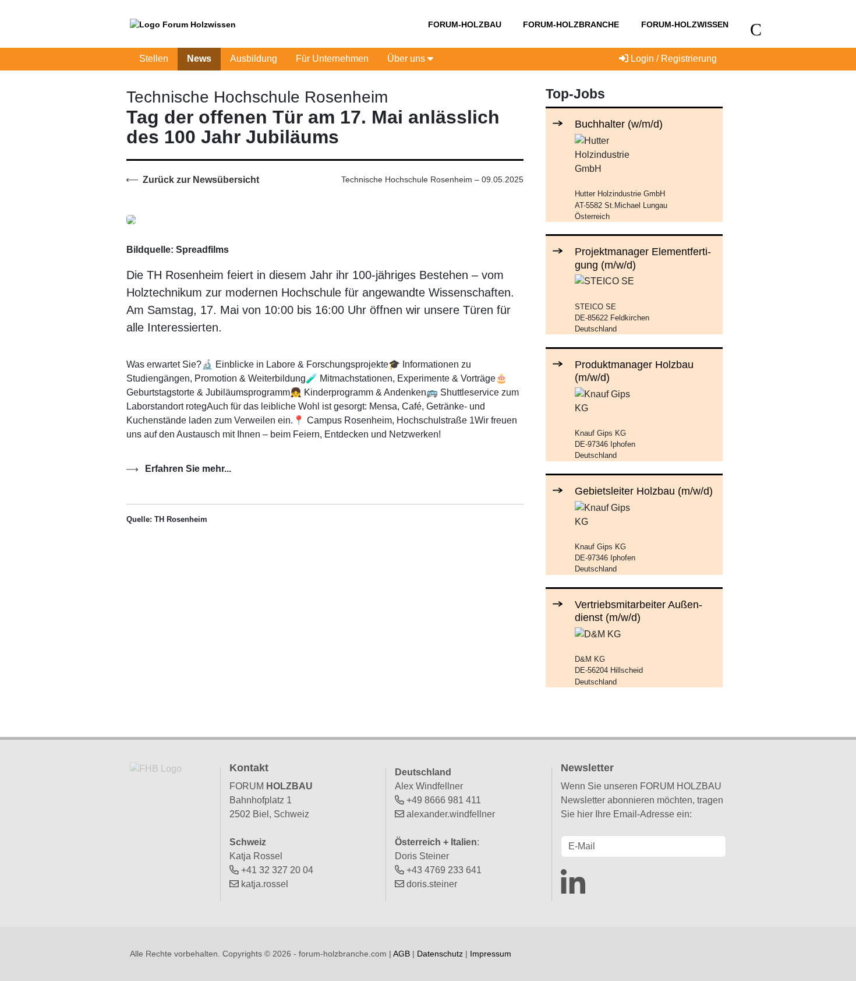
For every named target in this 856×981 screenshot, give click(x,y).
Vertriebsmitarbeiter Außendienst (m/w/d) (638, 610)
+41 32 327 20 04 (277, 870)
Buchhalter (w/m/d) (619, 124)
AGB (401, 953)
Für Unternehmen (332, 58)
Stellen (153, 58)
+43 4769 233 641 (444, 870)
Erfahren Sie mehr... (187, 469)
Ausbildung (253, 58)
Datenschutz (440, 953)
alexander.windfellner (450, 814)
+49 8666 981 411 (443, 800)
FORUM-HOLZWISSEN (684, 24)
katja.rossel (264, 884)
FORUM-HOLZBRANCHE (571, 24)
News (199, 58)
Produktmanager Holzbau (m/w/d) (634, 370)
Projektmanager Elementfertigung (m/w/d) (643, 257)
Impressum (490, 953)
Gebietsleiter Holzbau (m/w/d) (644, 491)
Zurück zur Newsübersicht (199, 180)
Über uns (407, 58)
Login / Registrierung (672, 58)
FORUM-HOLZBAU (464, 24)
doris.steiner (431, 884)
